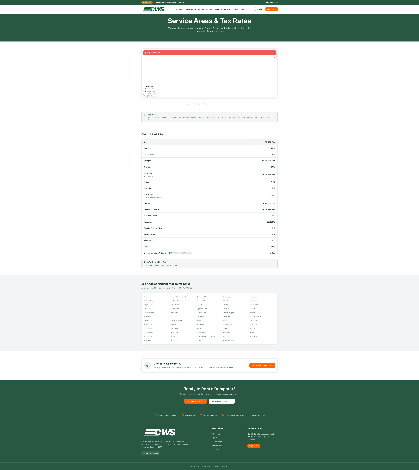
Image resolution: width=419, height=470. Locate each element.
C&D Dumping (191, 9)
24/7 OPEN (147, 2)
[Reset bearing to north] (274, 57)
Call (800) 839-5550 (263, 365)
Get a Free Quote (197, 401)
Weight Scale (226, 9)
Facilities (236, 9)
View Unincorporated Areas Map (180, 253)
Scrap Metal (214, 9)
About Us (216, 434)
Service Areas (217, 446)
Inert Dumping (203, 9)
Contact (215, 449)
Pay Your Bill (253, 446)
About (243, 9)
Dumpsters (180, 9)
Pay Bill (259, 9)
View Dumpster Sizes (220, 401)
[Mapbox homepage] (147, 95)
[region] (209, 73)
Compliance (217, 442)
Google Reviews (152, 453)
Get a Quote (271, 9)
